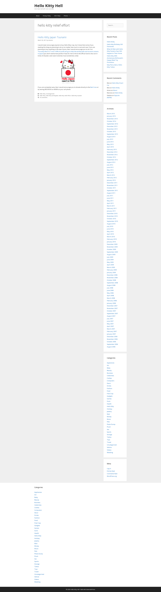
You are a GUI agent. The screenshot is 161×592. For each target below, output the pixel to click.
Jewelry (109, 411)
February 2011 (112, 208)
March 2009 (111, 267)
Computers (110, 381)
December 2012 (112, 152)
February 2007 (112, 331)
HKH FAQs (57, 16)
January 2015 (111, 116)
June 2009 (110, 260)
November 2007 (112, 308)
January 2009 (111, 272)
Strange (109, 435)
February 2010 (112, 239)
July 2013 (110, 139)
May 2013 (110, 144)
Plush (109, 427)
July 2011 (110, 196)
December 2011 (112, 183)
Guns (108, 401)
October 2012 (111, 157)
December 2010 (112, 213)
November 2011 (112, 185)
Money (109, 417)
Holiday (109, 409)
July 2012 (110, 165)
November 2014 (112, 119)
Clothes (109, 378)
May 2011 (110, 201)
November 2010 (112, 216)
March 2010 (111, 237)
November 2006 (112, 339)
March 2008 (111, 298)
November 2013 (112, 129)
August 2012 (111, 162)
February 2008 (112, 301)
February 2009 (112, 270)
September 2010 (112, 221)
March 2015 (111, 114)
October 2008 (111, 280)
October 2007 (111, 311)
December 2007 (112, 306)
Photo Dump (111, 424)
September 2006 (112, 344)
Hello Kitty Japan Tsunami (52, 37)
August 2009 (111, 254)
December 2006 (112, 336)
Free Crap (110, 394)
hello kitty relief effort (65, 95)
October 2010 (111, 219)
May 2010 (110, 231)
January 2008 (111, 303)
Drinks (109, 386)
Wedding (110, 452)
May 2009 (110, 262)
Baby (108, 368)
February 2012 (112, 178)
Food (108, 391)
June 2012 (110, 167)
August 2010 (111, 224)
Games (109, 399)
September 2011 (112, 190)
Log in (109, 468)
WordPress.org (112, 476)
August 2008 (111, 285)
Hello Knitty (111, 42)
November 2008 (112, 278)
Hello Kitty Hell (48, 5)
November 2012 (112, 155)
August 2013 (111, 137)
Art (108, 365)
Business (110, 373)
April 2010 (110, 234)
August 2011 (111, 193)
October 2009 (111, 249)
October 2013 (111, 131)
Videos (109, 450)
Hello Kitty (42, 94)
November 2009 (112, 247)
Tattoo (109, 437)
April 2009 (110, 265)
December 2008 (112, 275)
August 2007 (111, 316)
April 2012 (110, 172)
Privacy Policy (47, 16)
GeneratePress (90, 589)
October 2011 (111, 188)
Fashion (109, 388)
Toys (108, 440)
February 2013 (112, 149)
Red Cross (93, 87)
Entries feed (111, 471)
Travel (109, 442)
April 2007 (110, 326)
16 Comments (43, 97)
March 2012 (111, 175)
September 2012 (112, 160)
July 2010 (110, 226)
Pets (108, 422)
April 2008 (110, 295)
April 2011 (110, 203)
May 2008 (110, 293)
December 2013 (112, 126)
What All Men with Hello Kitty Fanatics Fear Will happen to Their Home (115, 51)
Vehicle (109, 447)
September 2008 (112, 283)
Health (109, 404)
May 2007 (110, 324)
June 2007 (110, 321)
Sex (108, 429)
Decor (109, 383)
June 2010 (110, 229)
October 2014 (111, 121)
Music (109, 419)
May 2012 (110, 170)
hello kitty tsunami (77, 95)
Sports (109, 432)
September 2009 (112, 252)
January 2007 (111, 334)
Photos (66, 16)
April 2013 (110, 147)
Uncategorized (50, 94)
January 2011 (111, 211)
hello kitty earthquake (52, 95)
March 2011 (111, 206)
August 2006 (111, 347)
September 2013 (112, 134)
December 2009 (112, 244)
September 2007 (112, 313)
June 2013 (110, 142)
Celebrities (110, 376)
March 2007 (111, 329)
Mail (108, 414)
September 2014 (112, 124)
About (37, 16)
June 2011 (110, 198)
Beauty (109, 370)
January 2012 (111, 180)
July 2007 (110, 319)
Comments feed (112, 474)
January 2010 (111, 242)
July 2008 (110, 288)
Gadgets (109, 396)
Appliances (110, 363)
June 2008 (110, 290)
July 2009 (110, 257)
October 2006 (111, 342)
